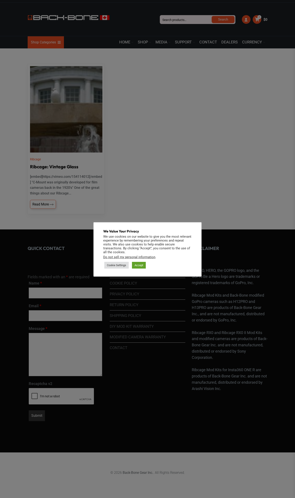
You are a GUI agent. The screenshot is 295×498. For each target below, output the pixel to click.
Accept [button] (139, 265)
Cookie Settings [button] (116, 265)
